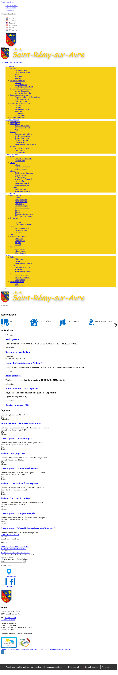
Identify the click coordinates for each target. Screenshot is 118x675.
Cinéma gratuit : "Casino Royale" (17, 438)
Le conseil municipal (17, 81)
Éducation (13, 132)
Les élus (18, 83)
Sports (12, 265)
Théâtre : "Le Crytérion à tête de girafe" (20, 483)
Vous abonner (8, 559)
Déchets (17, 212)
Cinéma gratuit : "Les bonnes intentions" (20, 468)
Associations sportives (23, 271)
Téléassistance (20, 177)
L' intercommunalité (17, 118)
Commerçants (20, 241)
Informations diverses (22, 185)
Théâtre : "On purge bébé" (14, 453)
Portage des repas (21, 175)
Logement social (21, 169)
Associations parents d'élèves (25, 144)
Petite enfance (15, 124)
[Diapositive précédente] (2, 325)
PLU (16, 220)
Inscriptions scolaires (22, 136)
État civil (18, 105)
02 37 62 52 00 (10, 618)
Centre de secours (21, 202)
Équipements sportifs (22, 267)
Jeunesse (13, 146)
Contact (40, 649)
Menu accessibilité (7, 2)
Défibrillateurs (20, 161)
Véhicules (18, 111)
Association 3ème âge (22, 183)
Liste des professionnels (23, 159)
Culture (12, 257)
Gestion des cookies (8, 649)
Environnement (15, 196)
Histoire (17, 74)
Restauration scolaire (22, 138)
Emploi (12, 247)
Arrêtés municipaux (22, 99)
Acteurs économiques (18, 237)
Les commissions (21, 85)
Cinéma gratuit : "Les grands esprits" (18, 513)
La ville (13, 68)
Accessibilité (32, 649)
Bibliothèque (19, 259)
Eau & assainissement (22, 208)
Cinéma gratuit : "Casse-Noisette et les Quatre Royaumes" (28, 528)
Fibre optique (19, 204)
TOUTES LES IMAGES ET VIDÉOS (15, 553)
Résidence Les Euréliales (24, 173)
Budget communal (21, 101)
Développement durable (23, 216)
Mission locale (20, 251)
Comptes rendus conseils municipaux (28, 97)
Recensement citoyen (22, 109)
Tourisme (13, 273)
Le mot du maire (21, 70)
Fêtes (16, 284)
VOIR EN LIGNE (8, 547)
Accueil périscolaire (22, 148)
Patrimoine (18, 77)
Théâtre (17, 261)
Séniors (12, 171)
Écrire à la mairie (8, 620)
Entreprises (19, 239)
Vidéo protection (21, 200)
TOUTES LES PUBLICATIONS (13, 549)
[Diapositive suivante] (115, 325)
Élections (18, 107)
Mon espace (56, 649)
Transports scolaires (22, 140)
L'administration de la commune (21, 89)
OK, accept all (73, 667)
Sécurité (17, 198)
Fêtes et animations (17, 282)
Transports (18, 232)
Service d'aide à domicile (24, 179)
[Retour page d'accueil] (11, 47)
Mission (17, 165)
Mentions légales (22, 649)
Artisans (18, 243)
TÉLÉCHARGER (22, 547)
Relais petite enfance (22, 126)
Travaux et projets (21, 206)
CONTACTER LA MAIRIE (11, 62)
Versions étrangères (8, 14)
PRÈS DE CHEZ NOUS (10, 535)
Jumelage (18, 79)
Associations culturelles (23, 263)
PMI (16, 130)
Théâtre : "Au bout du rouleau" (16, 498)
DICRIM (18, 222)
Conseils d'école (20, 142)
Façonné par (65, 649)
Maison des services (22, 228)
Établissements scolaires (23, 134)
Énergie (17, 210)
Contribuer (48, 649)
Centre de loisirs (20, 150)
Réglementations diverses (24, 214)
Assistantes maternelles (23, 128)
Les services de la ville (23, 93)
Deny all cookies (91, 667)
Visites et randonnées (22, 278)
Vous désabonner (23, 559)
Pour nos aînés (20, 181)
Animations (19, 286)
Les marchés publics (22, 91)
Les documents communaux (20, 95)
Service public (20, 115)
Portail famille (15, 122)
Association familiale (22, 191)
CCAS (12, 163)
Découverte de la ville (22, 72)
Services (13, 226)
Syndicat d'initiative (22, 276)
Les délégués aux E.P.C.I (24, 87)
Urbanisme (19, 113)
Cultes (12, 234)
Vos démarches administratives (21, 103)
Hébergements (20, 280)
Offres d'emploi (20, 253)
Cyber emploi (19, 249)
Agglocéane (19, 269)
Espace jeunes (20, 152)
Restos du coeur (20, 189)
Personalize (106, 667)
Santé (12, 157)
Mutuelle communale (22, 167)
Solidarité (13, 187)
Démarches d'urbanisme (23, 224)
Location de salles (21, 230)
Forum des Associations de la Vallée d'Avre (21, 423)
